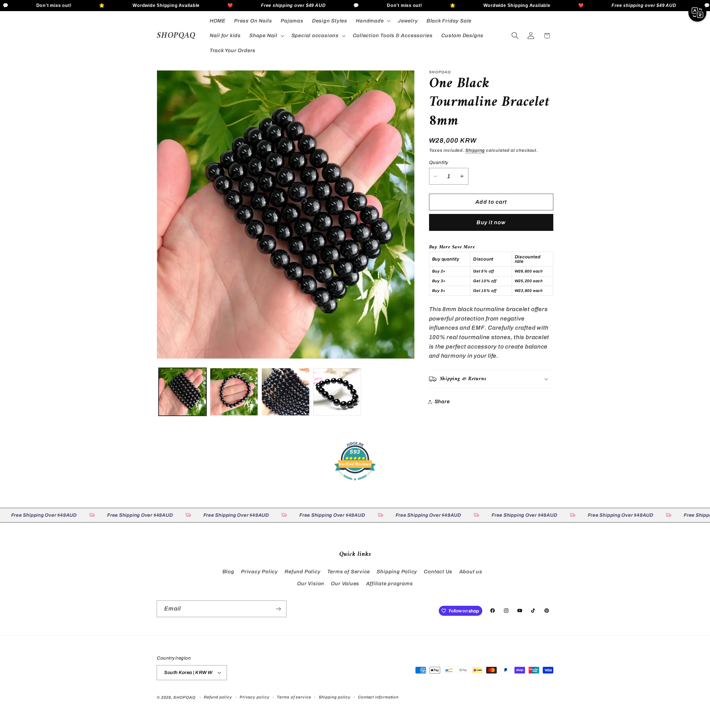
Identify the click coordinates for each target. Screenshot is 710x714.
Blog (228, 571)
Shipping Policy (397, 571)
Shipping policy (335, 697)
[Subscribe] (278, 609)
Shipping (475, 150)
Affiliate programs (389, 583)
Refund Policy (302, 571)
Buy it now (491, 222)
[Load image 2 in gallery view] (234, 392)
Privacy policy (255, 697)
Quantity (438, 162)
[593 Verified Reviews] (355, 483)
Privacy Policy (259, 571)
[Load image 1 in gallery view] (183, 392)
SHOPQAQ (184, 697)
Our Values (345, 583)
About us (470, 571)
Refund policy (218, 697)
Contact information (378, 697)
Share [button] (442, 401)
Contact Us (438, 571)
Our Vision (310, 583)
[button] (373, 20)
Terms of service (294, 697)
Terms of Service (348, 571)
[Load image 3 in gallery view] (286, 392)
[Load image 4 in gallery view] (337, 392)
